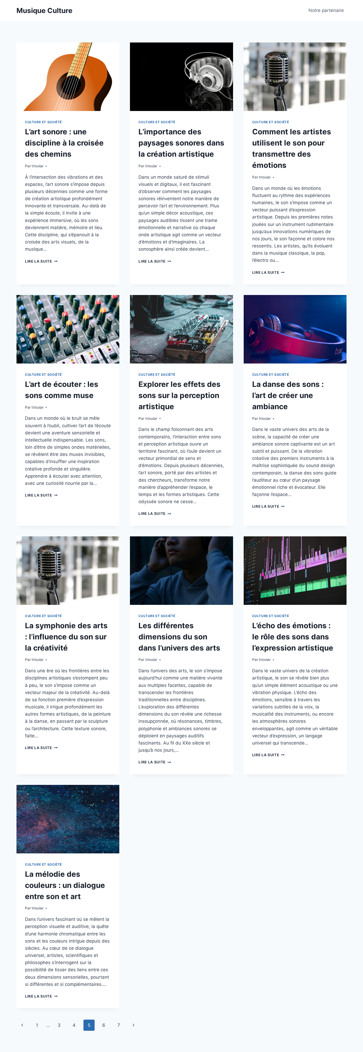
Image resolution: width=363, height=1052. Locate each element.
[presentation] (67, 76)
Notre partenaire (326, 10)
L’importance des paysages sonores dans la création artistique (181, 143)
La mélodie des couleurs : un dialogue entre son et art (65, 885)
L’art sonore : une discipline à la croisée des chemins (64, 143)
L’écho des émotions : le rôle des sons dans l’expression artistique (292, 636)
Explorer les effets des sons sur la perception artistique (179, 395)
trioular (38, 166)
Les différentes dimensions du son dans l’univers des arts (179, 636)
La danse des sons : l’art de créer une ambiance (288, 395)
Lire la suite (41, 261)
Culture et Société (43, 122)
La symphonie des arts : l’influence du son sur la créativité (66, 636)
